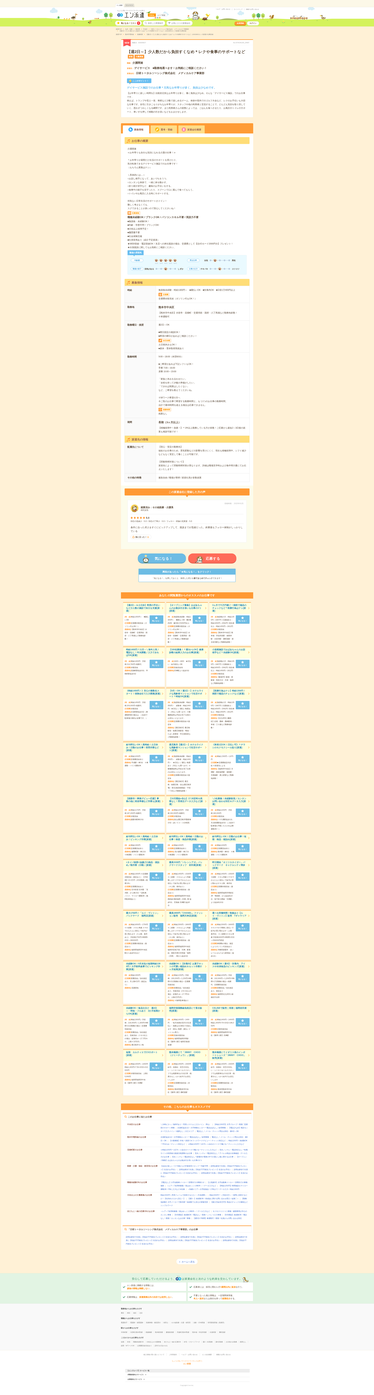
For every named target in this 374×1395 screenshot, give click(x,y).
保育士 (165, 1322)
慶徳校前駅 (170, 1332)
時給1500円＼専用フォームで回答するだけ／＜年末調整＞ (184, 1195)
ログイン (253, 23)
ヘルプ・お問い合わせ (223, 9)
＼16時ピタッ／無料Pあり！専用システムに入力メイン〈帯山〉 (186, 1124)
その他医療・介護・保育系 (181, 1322)
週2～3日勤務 (208, 1342)
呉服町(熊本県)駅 (183, 1332)
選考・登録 (166, 129)
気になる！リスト (130, 23)
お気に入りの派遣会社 (180, 23)
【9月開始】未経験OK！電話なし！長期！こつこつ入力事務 (197, 1215)
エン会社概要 (207, 1354)
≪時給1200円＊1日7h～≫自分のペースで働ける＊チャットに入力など (216, 1144)
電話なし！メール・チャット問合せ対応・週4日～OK (218, 1131)
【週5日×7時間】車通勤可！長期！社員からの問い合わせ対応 (217, 1218)
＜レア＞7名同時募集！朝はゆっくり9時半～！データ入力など (191, 1186)
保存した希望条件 (155, 23)
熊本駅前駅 (159, 1332)
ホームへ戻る (188, 1262)
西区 (128, 1313)
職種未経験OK (138, 1342)
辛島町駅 (124, 1332)
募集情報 (138, 129)
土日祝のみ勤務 (231, 1342)
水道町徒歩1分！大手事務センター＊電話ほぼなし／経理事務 (201, 1128)
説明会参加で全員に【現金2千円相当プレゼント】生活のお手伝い (205, 1170)
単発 (128, 1342)
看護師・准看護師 (136, 1322)
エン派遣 (119, 5)
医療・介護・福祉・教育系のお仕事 (142, 1166)
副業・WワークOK (127, 1346)
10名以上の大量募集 (154, 1342)
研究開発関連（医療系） (216, 1322)
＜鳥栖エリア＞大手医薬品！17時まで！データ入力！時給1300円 (213, 1189)
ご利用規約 (173, 1354)
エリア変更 (161, 15)
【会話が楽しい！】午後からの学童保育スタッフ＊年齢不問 (184, 1166)
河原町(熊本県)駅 (136, 1332)
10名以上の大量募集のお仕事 (139, 1195)
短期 (122, 1342)
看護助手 (124, 1322)
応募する (213, 558)
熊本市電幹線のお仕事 (136, 1137)
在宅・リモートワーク (192, 1342)
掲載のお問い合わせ (252, 9)
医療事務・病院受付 (153, 1322)
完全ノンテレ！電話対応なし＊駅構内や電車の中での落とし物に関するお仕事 (202, 1157)
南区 (134, 1313)
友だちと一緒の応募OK (172, 1342)
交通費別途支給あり (144, 1346)
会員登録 (240, 23)
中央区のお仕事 (134, 1124)
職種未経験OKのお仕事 (137, 1182)
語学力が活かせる (161, 1346)
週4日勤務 (219, 1342)
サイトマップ (238, 9)
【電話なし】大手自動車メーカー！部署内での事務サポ (182, 1182)
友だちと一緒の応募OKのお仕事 (141, 1211)
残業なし (243, 1342)
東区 (122, 1313)
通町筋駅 (222, 1332)
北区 (141, 1313)
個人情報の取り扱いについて (153, 1354)
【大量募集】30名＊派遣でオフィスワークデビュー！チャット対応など (197, 1141)
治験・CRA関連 (199, 1322)
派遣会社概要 (194, 129)
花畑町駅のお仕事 (134, 1150)
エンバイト (129, 5)
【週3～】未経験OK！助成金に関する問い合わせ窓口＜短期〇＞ (213, 1199)
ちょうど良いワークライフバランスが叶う (131, 10)
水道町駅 (213, 1332)
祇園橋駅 (149, 1332)
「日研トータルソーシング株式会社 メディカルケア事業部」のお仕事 (163, 1229)
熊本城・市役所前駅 (199, 1332)
